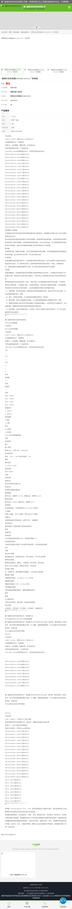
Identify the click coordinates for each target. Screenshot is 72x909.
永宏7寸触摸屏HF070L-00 (18, 875)
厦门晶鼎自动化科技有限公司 (32, 890)
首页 (10, 32)
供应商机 (16, 32)
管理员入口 (44, 893)
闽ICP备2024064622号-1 (42, 887)
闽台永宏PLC (25, 32)
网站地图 (51, 893)
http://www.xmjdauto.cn (8, 834)
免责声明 (37, 893)
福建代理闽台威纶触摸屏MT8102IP (53, 875)
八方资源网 (29, 893)
